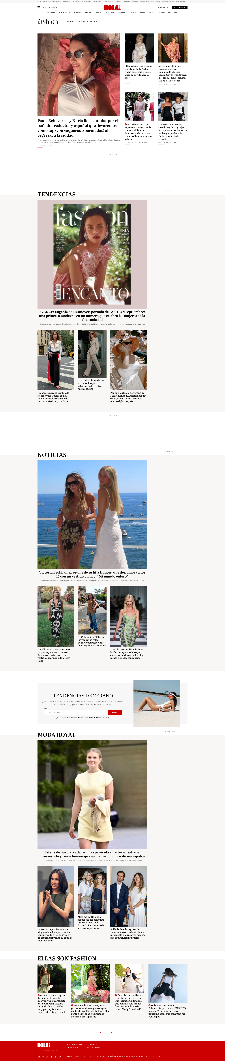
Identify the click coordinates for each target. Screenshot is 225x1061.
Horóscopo (172, 13)
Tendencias (80, 21)
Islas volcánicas (155, 1)
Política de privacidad (121, 1056)
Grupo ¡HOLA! (93, 1047)
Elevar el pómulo (109, 1)
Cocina (99, 13)
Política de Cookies (94, 1056)
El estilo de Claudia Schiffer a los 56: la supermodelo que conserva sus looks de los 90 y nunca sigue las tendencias (126, 653)
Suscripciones (74, 1044)
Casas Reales (64, 13)
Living (133, 13)
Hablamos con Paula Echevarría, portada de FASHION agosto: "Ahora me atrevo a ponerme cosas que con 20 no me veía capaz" (167, 1010)
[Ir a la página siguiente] (127, 1032)
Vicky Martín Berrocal (54, 1)
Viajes (142, 13)
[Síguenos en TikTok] (52, 1056)
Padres (162, 13)
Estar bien (110, 13)
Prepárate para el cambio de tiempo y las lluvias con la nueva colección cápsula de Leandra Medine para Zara (53, 397)
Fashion (77, 13)
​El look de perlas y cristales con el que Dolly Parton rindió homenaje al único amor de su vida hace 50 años (138, 71)
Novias (152, 13)
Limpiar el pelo (97, 1)
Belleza (88, 13)
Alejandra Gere (144, 1)
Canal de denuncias (149, 1056)
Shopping (122, 13)
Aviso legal (73, 1056)
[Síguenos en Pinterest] (60, 1056)
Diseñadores (92, 21)
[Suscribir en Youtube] (56, 1056)
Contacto (92, 1044)
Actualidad (50, 13)
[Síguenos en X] (47, 1056)
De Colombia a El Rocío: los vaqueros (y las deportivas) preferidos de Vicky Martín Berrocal (92, 641)
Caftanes (118, 1)
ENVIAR (115, 712)
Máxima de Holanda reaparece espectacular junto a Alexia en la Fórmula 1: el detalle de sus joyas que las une (91, 922)
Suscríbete (180, 7)
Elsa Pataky (75, 1)
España (161, 7)
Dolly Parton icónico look (130, 1)
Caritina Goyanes (86, 1)
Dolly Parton (66, 1)
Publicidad (73, 1047)
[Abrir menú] (39, 7)
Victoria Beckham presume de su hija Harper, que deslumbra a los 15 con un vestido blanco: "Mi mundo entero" (92, 574)
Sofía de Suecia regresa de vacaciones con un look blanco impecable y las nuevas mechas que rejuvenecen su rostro (127, 933)
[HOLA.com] (112, 8)
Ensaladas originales (168, 1)
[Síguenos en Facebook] (43, 1056)
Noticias (70, 21)
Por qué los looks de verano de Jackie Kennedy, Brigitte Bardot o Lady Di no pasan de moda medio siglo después (128, 397)
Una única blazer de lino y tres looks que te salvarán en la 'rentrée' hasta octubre (91, 384)
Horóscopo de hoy (181, 1)
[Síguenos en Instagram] (39, 1056)
